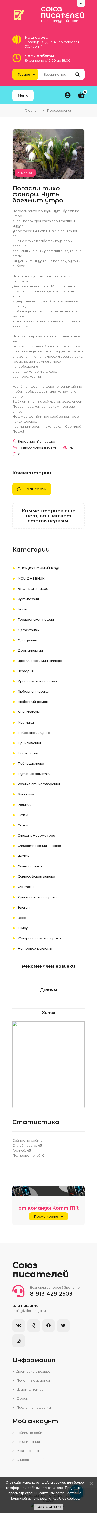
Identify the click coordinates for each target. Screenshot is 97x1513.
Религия (24, 805)
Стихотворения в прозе (39, 846)
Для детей (27, 640)
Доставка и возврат (35, 1371)
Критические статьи (37, 681)
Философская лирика (37, 448)
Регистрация (28, 1442)
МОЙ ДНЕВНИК (31, 578)
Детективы (28, 630)
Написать (34, 489)
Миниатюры (29, 712)
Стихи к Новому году (36, 835)
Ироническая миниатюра (40, 661)
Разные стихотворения (39, 784)
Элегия (24, 907)
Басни (23, 609)
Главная (32, 110)
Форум (22, 1398)
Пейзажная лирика (34, 733)
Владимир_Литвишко (36, 441)
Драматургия (30, 650)
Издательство (30, 1389)
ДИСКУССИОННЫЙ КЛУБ (39, 568)
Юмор (23, 928)
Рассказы (26, 794)
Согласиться (49, 1507)
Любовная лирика (33, 691)
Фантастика (30, 866)
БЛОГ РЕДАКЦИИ (33, 589)
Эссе (22, 918)
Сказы (23, 825)
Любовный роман (33, 702)
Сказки (23, 815)
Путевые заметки (34, 774)
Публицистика (31, 763)
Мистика (26, 722)
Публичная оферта (33, 1407)
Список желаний (30, 1460)
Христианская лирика (37, 897)
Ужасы (23, 856)
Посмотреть (46, 1216)
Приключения (29, 743)
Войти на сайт (29, 1433)
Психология (28, 753)
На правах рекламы (35, 948)
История (26, 671)
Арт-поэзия (28, 599)
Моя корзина (27, 1451)
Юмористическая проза (39, 938)
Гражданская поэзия (36, 619)
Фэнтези (26, 887)
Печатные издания (33, 1380)
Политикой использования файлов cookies (44, 1498)
